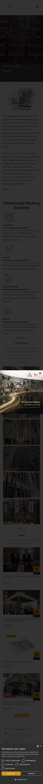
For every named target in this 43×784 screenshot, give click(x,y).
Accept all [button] (11, 773)
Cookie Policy (20, 756)
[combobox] (38, 746)
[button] (21, 780)
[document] (21, 392)
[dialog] (21, 763)
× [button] (40, 746)
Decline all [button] (31, 773)
